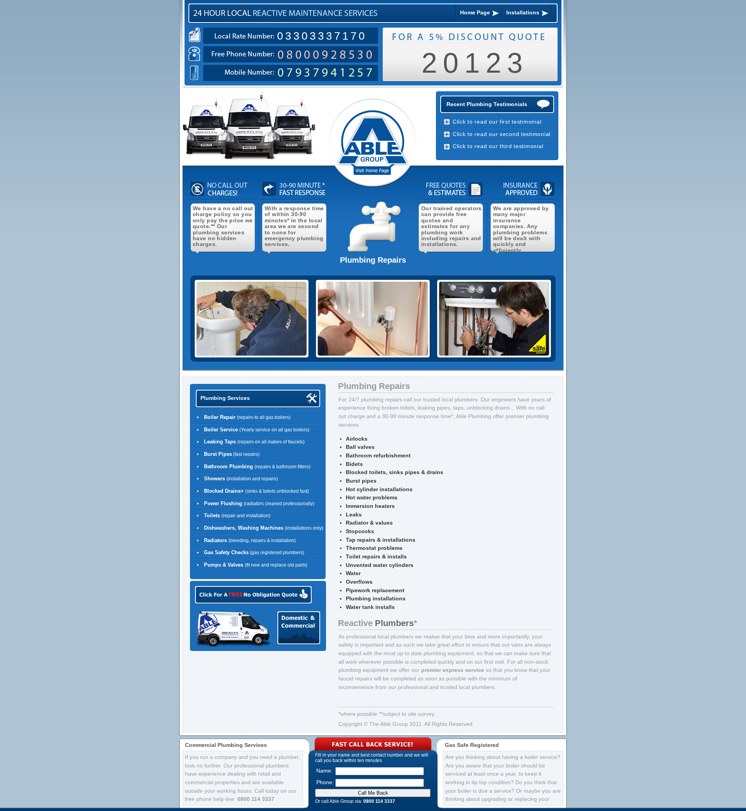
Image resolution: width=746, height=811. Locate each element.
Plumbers (394, 623)
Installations (522, 12)
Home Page (475, 12)
